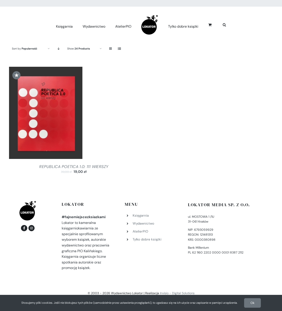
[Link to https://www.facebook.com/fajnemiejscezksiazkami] (24, 228)
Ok (252, 303)
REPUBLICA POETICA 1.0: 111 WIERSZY (73, 166)
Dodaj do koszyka (34, 114)
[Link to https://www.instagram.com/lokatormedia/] (31, 228)
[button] (219, 24)
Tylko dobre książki (147, 239)
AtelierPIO (140, 231)
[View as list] (119, 48)
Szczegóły (63, 114)
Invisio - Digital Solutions (177, 293)
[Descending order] (58, 48)
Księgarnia (141, 215)
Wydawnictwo (143, 223)
